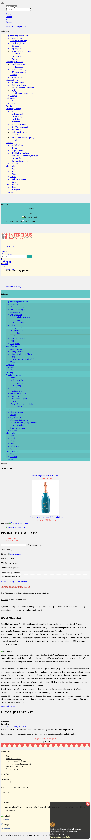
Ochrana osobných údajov (16, 761)
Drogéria (9, 192)
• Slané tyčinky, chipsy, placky (22, 137)
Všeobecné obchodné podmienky (19, 764)
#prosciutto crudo (8, 706)
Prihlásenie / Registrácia (16, 26)
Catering (9, 106)
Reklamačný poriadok (14, 766)
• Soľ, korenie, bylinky (19, 132)
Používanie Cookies (13, 758)
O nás (8, 756)
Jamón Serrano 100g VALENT (13, 726)
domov (75, 207)
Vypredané (32, 545)
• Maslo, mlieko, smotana (20, 51)
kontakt (87, 207)
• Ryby (13, 90)
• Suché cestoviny (17, 64)
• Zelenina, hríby (17, 114)
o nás (81, 207)
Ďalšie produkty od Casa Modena (14, 581)
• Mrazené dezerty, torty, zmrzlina (24, 155)
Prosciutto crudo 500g (13, 286)
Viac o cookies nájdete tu (60, 837)
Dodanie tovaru (12, 769)
